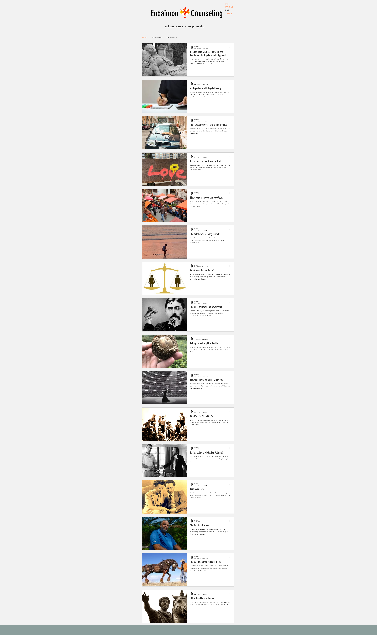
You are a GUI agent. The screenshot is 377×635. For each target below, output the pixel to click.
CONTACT (228, 13)
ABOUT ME (229, 7)
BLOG (227, 10)
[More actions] (230, 47)
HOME (227, 4)
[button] (232, 38)
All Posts (145, 37)
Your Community (172, 37)
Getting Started (157, 37)
